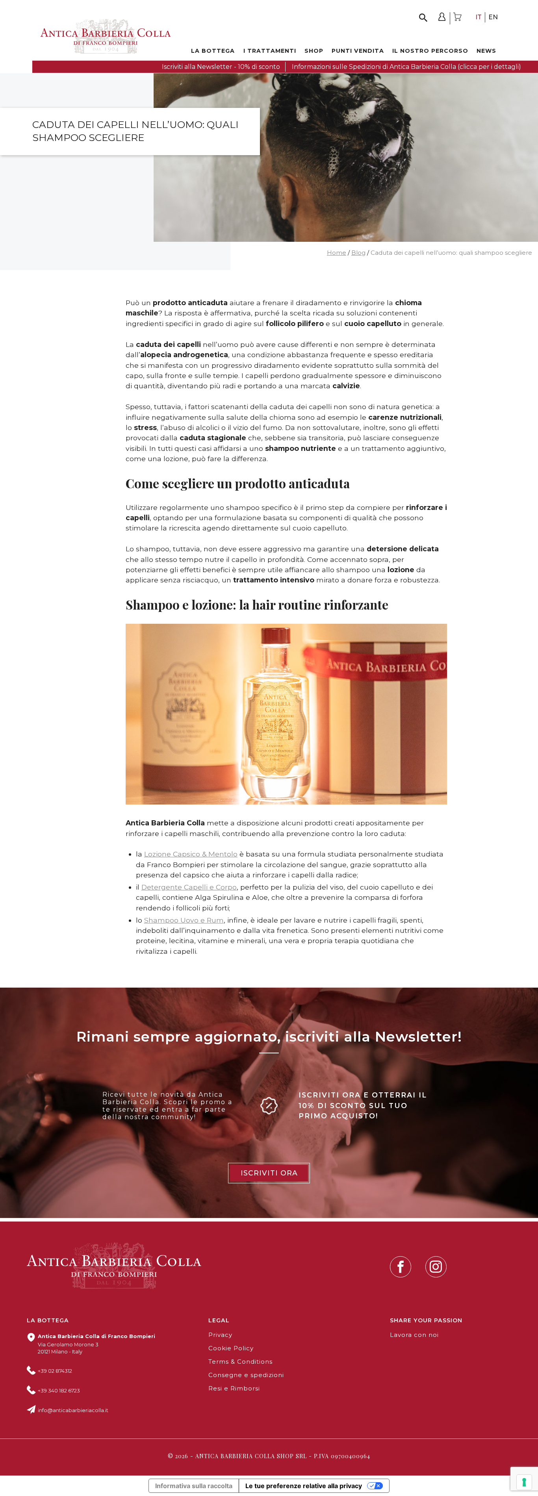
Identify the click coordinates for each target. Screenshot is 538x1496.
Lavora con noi (414, 1334)
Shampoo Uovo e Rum (184, 920)
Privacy (220, 1334)
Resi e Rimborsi (234, 1388)
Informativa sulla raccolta (193, 1486)
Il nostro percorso (430, 50)
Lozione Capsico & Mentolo (190, 854)
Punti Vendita (358, 50)
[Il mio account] (442, 18)
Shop (313, 50)
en (493, 17)
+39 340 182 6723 (59, 1391)
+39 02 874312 (55, 1371)
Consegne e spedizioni (246, 1375)
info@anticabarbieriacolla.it (73, 1410)
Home (336, 252)
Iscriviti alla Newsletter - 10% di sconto (221, 66)
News (486, 50)
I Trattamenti (269, 50)
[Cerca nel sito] (423, 18)
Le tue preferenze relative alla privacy (303, 1486)
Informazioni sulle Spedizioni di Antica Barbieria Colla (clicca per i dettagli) (406, 66)
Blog (358, 252)
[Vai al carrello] (458, 18)
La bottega (213, 50)
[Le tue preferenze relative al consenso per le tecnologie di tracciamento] (524, 1482)
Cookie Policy (231, 1348)
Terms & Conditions (240, 1361)
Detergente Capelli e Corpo (189, 887)
